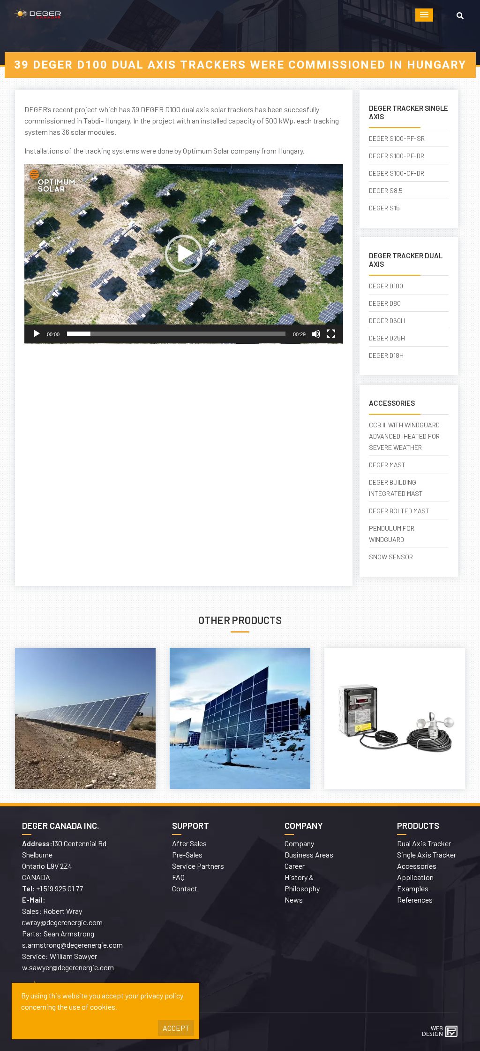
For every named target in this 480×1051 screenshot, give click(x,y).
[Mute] (316, 334)
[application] (183, 254)
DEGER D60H (387, 321)
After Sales (189, 843)
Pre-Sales (187, 854)
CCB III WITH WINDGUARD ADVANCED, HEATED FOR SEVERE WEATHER (404, 436)
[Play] (36, 334)
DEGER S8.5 (386, 190)
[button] (424, 15)
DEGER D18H (386, 355)
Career (295, 865)
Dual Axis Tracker (424, 843)
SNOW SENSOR (391, 557)
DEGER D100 (386, 286)
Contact (184, 888)
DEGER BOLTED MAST (399, 511)
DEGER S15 (384, 208)
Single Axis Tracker (426, 854)
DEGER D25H (387, 338)
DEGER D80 (385, 303)
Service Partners (198, 865)
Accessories (416, 865)
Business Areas (309, 854)
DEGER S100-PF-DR (396, 156)
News (294, 899)
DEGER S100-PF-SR (397, 138)
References (415, 899)
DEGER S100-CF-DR (396, 173)
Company (299, 843)
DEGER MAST (387, 465)
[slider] (176, 334)
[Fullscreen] (331, 334)
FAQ (178, 877)
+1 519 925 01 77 (59, 888)
